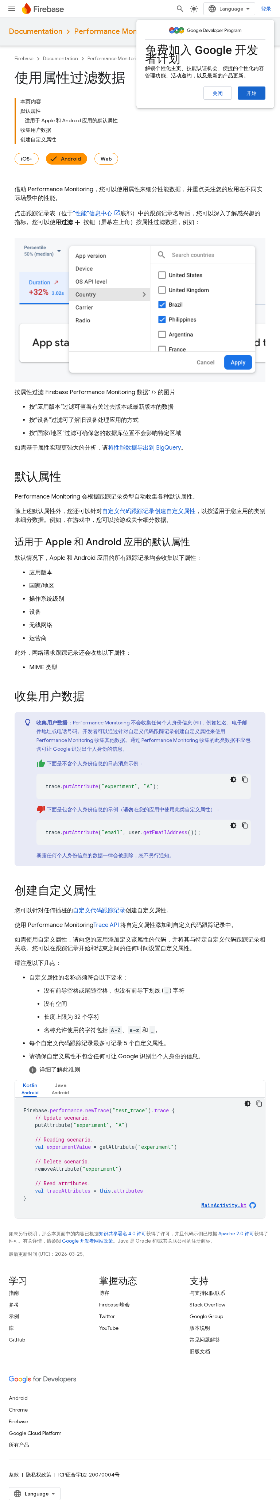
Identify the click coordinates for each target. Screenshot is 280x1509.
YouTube (108, 1328)
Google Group (206, 1316)
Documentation (35, 31)
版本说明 (200, 1328)
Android (71, 158)
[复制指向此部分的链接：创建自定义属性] (103, 891)
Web (106, 158)
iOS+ (26, 158)
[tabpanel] (140, 1158)
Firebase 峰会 (114, 1304)
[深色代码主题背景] (233, 779)
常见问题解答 (205, 1339)
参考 (14, 1304)
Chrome (18, 1409)
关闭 (218, 93)
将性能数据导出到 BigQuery (144, 447)
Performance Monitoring (117, 31)
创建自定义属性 (175, 511)
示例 (14, 1316)
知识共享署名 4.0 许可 (122, 1234)
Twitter (107, 1316)
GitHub (17, 1339)
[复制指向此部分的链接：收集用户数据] (92, 697)
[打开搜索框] (180, 8)
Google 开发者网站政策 (87, 1241)
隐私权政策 (38, 1475)
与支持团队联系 (207, 1293)
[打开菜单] (11, 9)
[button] (147, 1069)
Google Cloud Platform (35, 1433)
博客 (104, 1293)
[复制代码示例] (245, 779)
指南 (14, 1293)
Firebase (24, 58)
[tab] (30, 1088)
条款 (14, 1475)
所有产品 (19, 1444)
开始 (251, 93)
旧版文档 (200, 1351)
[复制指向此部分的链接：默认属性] (68, 477)
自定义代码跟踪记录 (128, 511)
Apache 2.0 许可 (236, 1234)
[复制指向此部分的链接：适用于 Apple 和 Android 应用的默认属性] (197, 543)
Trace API (106, 925)
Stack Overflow (207, 1304)
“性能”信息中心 (92, 213)
